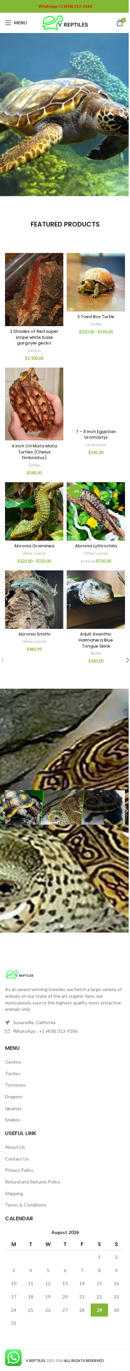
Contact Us (17, 1158)
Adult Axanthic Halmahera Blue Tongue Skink (96, 640)
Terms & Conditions (26, 1205)
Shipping (14, 1193)
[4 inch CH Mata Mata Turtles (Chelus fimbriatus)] (34, 404)
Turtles (96, 323)
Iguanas (13, 1108)
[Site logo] (65, 22)
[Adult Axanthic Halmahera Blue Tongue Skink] (96, 599)
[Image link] (19, 974)
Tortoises (15, 1085)
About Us (15, 1147)
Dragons (14, 1096)
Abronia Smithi (34, 634)
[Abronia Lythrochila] (96, 511)
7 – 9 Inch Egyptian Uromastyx (96, 434)
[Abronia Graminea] (34, 511)
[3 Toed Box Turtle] (96, 282)
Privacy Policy (19, 1170)
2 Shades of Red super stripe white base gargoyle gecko (34, 337)
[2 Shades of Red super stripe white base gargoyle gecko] (34, 289)
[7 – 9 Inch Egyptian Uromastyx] (96, 397)
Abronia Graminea (34, 546)
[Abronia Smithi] (34, 599)
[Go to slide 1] (61, 926)
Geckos (34, 350)
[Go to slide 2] (68, 926)
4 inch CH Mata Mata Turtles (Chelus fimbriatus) (34, 451)
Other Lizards (34, 553)
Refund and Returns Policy (32, 1182)
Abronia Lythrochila (96, 546)
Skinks (96, 653)
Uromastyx (96, 444)
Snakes (12, 1119)
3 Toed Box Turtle (95, 316)
